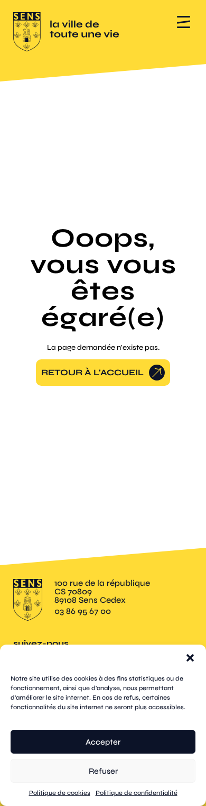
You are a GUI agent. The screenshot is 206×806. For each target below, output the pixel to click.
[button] (190, 658)
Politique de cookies (59, 792)
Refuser (103, 771)
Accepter (103, 742)
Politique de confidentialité (136, 792)
